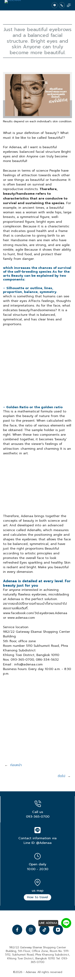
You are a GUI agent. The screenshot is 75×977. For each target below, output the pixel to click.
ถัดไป (61, 776)
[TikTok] (44, 930)
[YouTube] (58, 930)
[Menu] (69, 5)
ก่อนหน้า (16, 765)
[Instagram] (31, 930)
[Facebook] (17, 930)
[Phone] (62, 5)
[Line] (55, 5)
